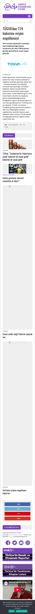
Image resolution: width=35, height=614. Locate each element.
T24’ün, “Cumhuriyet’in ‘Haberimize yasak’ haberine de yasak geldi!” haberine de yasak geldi (17, 156)
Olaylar (5, 150)
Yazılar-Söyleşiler (9, 175)
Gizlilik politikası (22, 611)
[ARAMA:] (17, 20)
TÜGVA (6, 127)
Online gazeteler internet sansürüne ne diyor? (13, 179)
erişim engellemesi (13, 124)
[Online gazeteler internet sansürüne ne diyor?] (17, 172)
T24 (24, 124)
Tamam (11, 611)
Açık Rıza (10, 536)
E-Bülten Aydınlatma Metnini (16, 534)
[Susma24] (17, 7)
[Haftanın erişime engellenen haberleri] (17, 485)
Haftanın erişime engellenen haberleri (14, 491)
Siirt (21, 124)
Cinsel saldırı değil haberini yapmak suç (17, 335)
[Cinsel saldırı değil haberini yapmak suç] (17, 328)
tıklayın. (19, 533)
